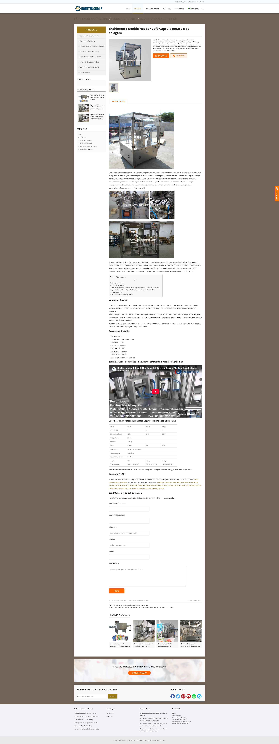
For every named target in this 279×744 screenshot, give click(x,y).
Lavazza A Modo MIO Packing (83, 726)
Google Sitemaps (150, 740)
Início (128, 8)
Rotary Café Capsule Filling (158, 19)
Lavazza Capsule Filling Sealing (83, 719)
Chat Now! (180, 56)
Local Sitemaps (160, 740)
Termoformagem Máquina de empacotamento (89, 57)
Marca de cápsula (152, 8)
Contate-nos (179, 8)
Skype (199, 696)
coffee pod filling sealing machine (167, 485)
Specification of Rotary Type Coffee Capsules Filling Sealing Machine (133, 290)
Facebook (172, 696)
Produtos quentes (124, 19)
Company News (84, 79)
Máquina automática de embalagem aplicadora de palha (120, 645)
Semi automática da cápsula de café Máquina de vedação (131, 605)
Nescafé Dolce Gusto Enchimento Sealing (86, 729)
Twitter (178, 696)
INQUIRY (162, 55)
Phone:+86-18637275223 (196, 2)
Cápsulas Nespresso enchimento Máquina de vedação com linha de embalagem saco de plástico (143, 607)
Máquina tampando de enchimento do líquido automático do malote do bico (167, 645)
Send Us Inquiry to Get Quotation (122, 294)
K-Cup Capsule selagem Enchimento (85, 713)
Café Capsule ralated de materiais (92, 46)
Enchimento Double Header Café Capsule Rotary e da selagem (130, 600)
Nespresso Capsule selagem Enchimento (86, 716)
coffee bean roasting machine (120, 488)
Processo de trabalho (118, 285)
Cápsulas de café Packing (91, 19)
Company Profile (117, 292)
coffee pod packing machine (191, 485)
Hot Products (141, 740)
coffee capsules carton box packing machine (148, 488)
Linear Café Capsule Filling (89, 67)
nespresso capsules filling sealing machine (173, 482)
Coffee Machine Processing (89, 52)
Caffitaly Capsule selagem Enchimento (85, 723)
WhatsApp (194, 696)
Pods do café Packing (87, 41)
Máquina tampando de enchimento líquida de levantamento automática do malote (153, 725)
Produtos (137, 8)
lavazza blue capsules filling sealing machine (138, 485)
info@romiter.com (180, 2)
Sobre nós (167, 8)
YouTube (188, 696)
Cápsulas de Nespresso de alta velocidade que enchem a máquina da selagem (143, 645)
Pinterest (183, 696)
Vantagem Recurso (118, 283)
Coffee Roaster (85, 72)
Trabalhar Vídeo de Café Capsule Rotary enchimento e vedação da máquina (136, 288)
